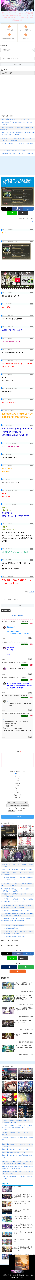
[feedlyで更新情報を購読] (26, 967)
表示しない (18, 797)
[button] (33, 50)
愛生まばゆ (7, 610)
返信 (4, 638)
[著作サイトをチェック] (9, 967)
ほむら (18, 781)
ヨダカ (18, 790)
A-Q (18, 792)
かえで (18, 776)
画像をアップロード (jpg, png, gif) (17, 808)
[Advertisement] (17, 94)
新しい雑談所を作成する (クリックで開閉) (17, 805)
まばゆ (18, 783)
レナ (18, 778)
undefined (31, 592)
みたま (18, 785)
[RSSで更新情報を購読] (18, 971)
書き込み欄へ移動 (17, 615)
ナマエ (18, 788)
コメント (17, 751)
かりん (18, 773)
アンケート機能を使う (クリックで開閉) (17, 802)
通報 (30, 638)
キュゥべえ (18, 795)
